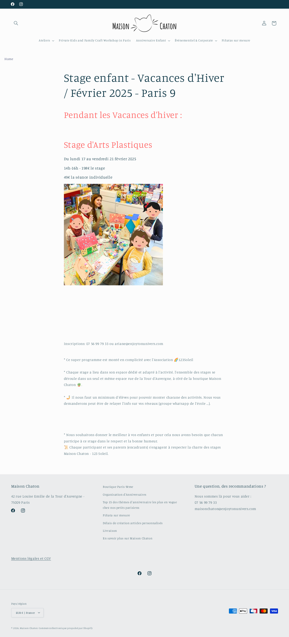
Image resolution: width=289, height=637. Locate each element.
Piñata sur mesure (116, 515)
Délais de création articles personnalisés (133, 523)
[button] (16, 23)
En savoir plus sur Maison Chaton (127, 538)
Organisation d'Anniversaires (124, 494)
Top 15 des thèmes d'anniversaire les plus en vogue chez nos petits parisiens (140, 504)
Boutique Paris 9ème (118, 486)
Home (8, 59)
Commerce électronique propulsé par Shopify (66, 627)
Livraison (110, 530)
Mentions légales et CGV (31, 558)
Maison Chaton (29, 627)
